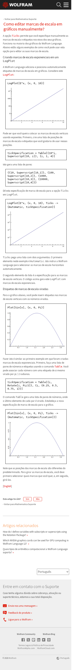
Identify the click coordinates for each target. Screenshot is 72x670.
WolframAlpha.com (26, 648)
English (7, 486)
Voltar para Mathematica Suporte (20, 19)
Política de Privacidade (43, 645)
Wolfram (12, 658)
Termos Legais (24, 645)
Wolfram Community (26, 634)
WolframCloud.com (46, 648)
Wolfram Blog (49, 634)
